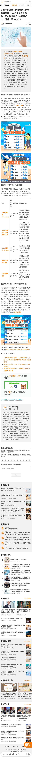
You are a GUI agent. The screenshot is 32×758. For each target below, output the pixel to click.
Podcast (22, 5)
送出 (16, 475)
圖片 (10, 392)
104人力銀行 (12, 376)
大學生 (6, 399)
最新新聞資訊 (19, 399)
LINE (18, 376)
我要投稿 (7, 746)
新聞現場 (14, 5)
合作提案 (15, 746)
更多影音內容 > (27, 680)
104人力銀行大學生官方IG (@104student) (17, 349)
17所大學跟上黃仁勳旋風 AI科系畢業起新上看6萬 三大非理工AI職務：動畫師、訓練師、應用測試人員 (17, 360)
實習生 (5, 262)
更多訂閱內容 (27, 598)
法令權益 (7, 5)
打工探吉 (11, 399)
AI (2, 399)
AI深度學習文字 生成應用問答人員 (5, 232)
